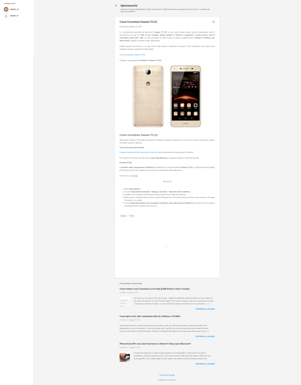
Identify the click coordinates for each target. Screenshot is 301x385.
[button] (213, 22)
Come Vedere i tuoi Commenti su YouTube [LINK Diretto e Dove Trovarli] (154, 289)
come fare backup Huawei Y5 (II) (132, 55)
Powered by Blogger (167, 375)
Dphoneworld (129, 5)
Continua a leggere (205, 309)
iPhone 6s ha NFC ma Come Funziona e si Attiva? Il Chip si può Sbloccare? (155, 343)
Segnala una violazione (167, 380)
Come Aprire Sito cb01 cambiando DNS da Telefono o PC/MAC (150, 316)
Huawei (123, 216)
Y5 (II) (131, 216)
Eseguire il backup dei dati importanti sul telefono (138, 152)
